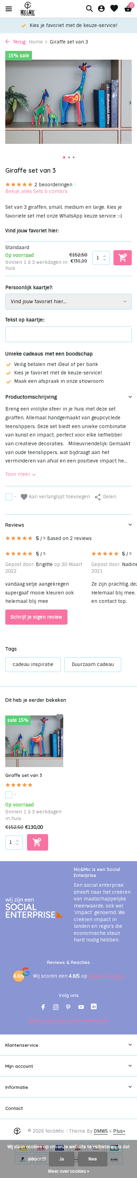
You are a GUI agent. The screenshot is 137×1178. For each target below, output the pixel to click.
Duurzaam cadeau (93, 664)
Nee (93, 1159)
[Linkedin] (94, 1008)
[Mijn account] (101, 9)
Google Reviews (106, 976)
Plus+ (119, 1131)
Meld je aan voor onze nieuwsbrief (68, 1021)
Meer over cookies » (68, 1171)
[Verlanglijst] (114, 9)
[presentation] (7, 103)
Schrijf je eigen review (36, 617)
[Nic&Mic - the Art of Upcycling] (40, 9)
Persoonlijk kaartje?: (29, 288)
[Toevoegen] (37, 842)
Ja (61, 1159)
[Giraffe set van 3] (34, 741)
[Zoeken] (89, 8)
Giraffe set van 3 (23, 775)
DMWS (101, 1131)
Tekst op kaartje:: (25, 320)
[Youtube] (81, 1008)
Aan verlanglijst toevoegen (58, 497)
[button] (64, 157)
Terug (18, 42)
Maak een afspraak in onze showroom (59, 381)
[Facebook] (43, 1008)
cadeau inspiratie (33, 664)
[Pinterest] (68, 1008)
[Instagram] (56, 1008)
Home (36, 42)
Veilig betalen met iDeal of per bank (56, 364)
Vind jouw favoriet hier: (32, 231)
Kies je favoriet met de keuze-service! (58, 373)
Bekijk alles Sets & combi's (36, 191)
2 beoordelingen (53, 185)
